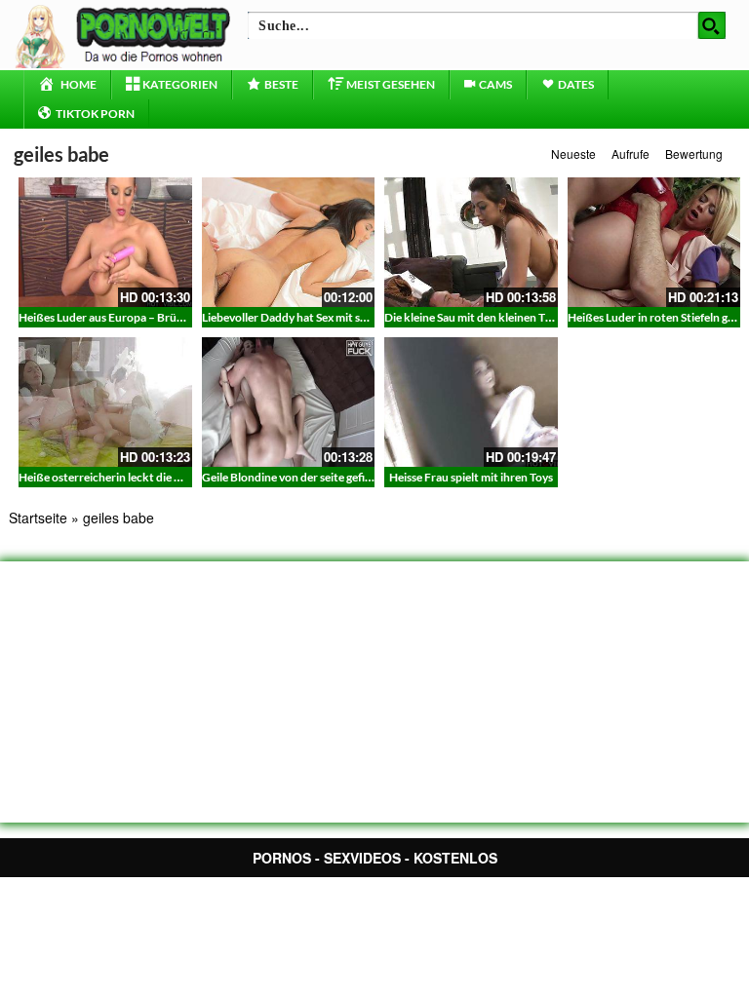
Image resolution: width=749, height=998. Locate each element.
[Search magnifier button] (712, 25)
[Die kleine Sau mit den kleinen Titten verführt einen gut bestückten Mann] (471, 242)
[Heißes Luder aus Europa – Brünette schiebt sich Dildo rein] (105, 242)
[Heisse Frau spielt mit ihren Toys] (471, 402)
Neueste (573, 153)
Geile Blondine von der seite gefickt (292, 477)
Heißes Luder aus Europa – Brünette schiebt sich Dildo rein (169, 317)
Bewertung (694, 153)
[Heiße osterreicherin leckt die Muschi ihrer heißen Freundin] (105, 402)
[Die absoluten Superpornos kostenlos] (126, 34)
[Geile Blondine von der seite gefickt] (288, 402)
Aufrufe (630, 153)
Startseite (38, 517)
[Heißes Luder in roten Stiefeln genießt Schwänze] (654, 242)
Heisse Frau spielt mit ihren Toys (471, 477)
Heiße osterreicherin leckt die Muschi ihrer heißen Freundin (173, 477)
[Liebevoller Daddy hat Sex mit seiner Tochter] (288, 242)
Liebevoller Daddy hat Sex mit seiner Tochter (315, 317)
